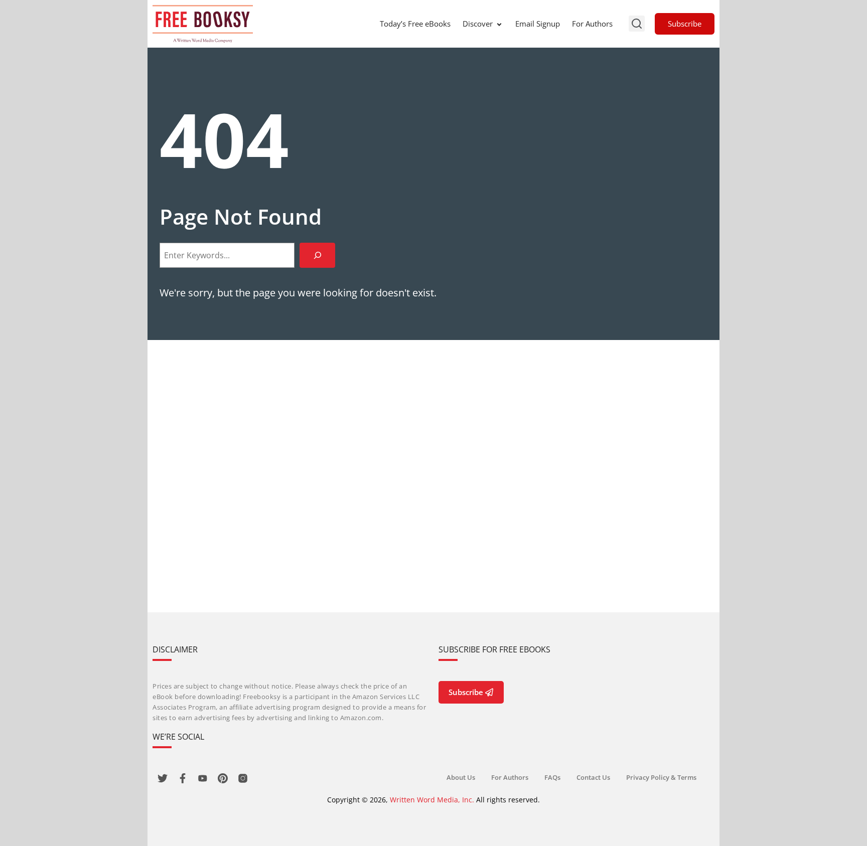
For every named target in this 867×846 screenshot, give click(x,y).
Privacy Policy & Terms (661, 777)
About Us (461, 777)
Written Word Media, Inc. (432, 799)
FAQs (552, 777)
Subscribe (684, 24)
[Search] (317, 255)
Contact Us (593, 777)
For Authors (592, 24)
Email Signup (537, 24)
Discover (478, 24)
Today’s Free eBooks (415, 24)
